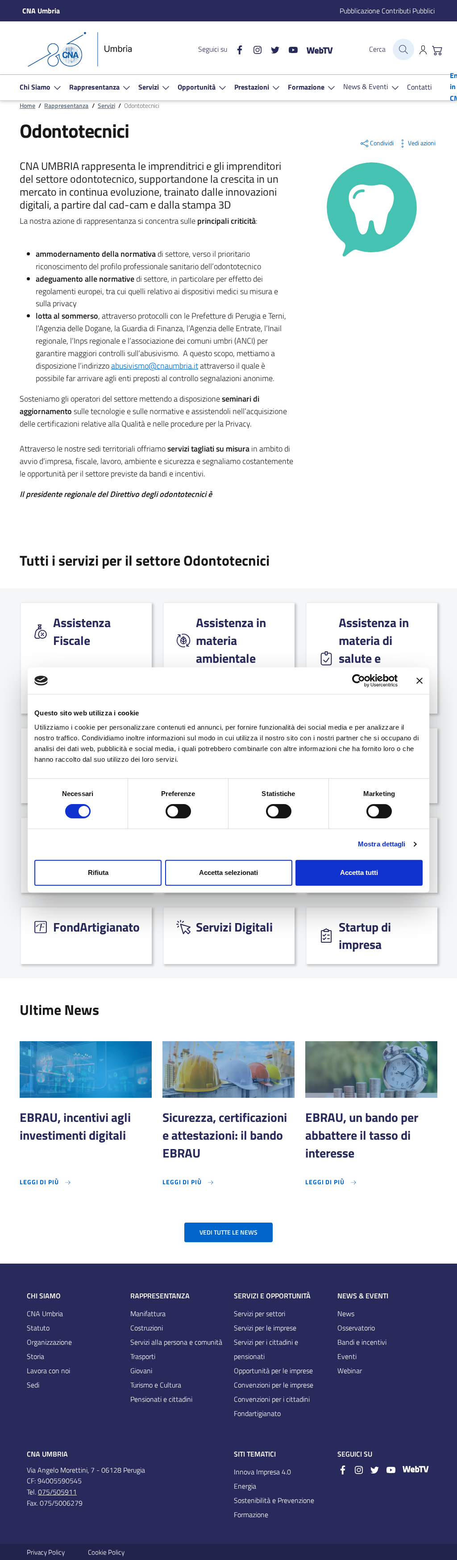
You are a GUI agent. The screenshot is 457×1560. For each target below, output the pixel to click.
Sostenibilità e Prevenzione (274, 1500)
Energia (245, 1486)
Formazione (251, 1514)
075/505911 (57, 1491)
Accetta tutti (359, 872)
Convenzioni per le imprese (273, 1384)
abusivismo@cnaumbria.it (154, 366)
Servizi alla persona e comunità (176, 1342)
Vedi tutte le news (228, 1232)
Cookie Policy (106, 1552)
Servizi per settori (259, 1313)
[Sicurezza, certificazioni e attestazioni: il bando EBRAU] (228, 1069)
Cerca (377, 49)
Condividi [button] (382, 143)
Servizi (106, 106)
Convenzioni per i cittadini (272, 1399)
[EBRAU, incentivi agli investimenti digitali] (86, 1069)
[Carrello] (437, 49)
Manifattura (148, 1313)
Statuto (38, 1327)
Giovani (141, 1370)
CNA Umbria (45, 1313)
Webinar (349, 1370)
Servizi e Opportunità (272, 1295)
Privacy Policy (46, 1552)
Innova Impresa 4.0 (262, 1471)
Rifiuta (98, 872)
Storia (35, 1356)
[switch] (178, 811)
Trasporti (142, 1356)
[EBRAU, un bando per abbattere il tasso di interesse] (371, 1069)
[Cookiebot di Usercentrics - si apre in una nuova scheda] (359, 680)
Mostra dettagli (382, 844)
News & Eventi (362, 1295)
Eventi (347, 1356)
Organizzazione (49, 1342)
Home (27, 106)
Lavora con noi (48, 1370)
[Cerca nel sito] (403, 49)
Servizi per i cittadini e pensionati (266, 1349)
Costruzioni (146, 1327)
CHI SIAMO (44, 1295)
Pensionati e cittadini (161, 1399)
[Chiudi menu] (444, 20)
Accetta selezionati (228, 872)
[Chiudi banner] (419, 680)
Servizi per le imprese (265, 1327)
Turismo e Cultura (155, 1384)
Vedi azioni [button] (422, 143)
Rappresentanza (66, 106)
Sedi (33, 1384)
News (345, 1313)
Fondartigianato (257, 1413)
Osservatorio (356, 1327)
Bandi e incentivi (361, 1342)
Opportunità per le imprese (273, 1370)
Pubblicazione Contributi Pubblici (387, 10)
